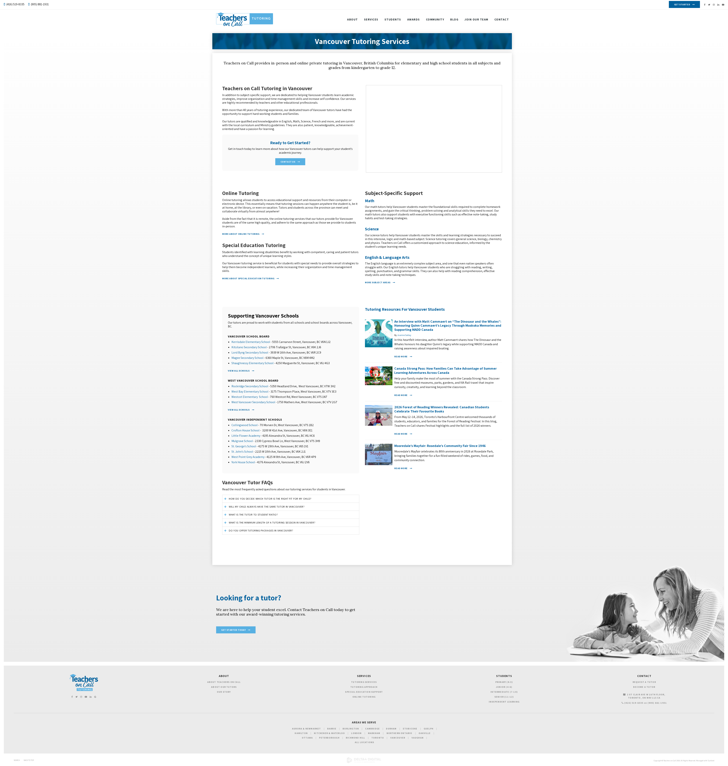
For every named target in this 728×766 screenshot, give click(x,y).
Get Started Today (233, 629)
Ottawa (307, 737)
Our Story (224, 691)
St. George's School (243, 446)
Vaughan (418, 737)
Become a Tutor (644, 686)
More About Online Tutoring (241, 233)
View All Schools (239, 370)
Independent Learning (504, 701)
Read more (400, 356)
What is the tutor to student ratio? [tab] (253, 514)
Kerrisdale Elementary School (250, 342)
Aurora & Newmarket (306, 728)
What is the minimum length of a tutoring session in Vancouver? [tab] (272, 522)
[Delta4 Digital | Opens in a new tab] (364, 762)
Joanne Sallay (404, 335)
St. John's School (242, 452)
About (352, 19)
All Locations (364, 742)
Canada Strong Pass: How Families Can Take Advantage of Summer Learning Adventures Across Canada (445, 370)
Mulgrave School (242, 441)
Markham (374, 733)
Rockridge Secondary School (249, 386)
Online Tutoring (364, 696)
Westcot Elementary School (249, 397)
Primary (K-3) (504, 682)
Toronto (377, 737)
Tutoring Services (364, 682)
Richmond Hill (355, 737)
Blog (454, 19)
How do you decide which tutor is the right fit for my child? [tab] (270, 498)
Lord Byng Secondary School (249, 352)
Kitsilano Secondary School (249, 347)
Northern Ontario (399, 733)
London (356, 733)
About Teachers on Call (224, 682)
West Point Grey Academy (247, 457)
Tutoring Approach (363, 686)
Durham (391, 728)
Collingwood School (244, 425)
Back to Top (29, 760)
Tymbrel (711, 760)
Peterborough (329, 737)
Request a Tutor (644, 682)
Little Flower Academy (245, 436)
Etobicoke (410, 728)
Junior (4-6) (504, 686)
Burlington (351, 728)
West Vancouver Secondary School (253, 402)
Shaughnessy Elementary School (252, 363)
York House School (243, 462)
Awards (413, 19)
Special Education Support (364, 691)
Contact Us (288, 161)
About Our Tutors (224, 686)
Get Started (682, 4)
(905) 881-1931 (40, 4)
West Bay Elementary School (249, 392)
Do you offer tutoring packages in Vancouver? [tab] (261, 530)
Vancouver (397, 737)
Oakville (425, 733)
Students (392, 19)
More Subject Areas (378, 282)
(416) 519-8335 (15, 4)
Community (435, 19)
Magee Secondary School (247, 358)
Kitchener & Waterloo (329, 733)
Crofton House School (245, 430)
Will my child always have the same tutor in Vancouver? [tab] (267, 506)
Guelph (428, 728)
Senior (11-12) (504, 696)
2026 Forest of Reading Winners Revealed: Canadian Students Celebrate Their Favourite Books (441, 409)
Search (17, 760)
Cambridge (372, 728)
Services (371, 19)
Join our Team (476, 19)
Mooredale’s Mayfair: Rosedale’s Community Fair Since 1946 (440, 446)
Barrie (331, 728)
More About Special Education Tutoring (248, 278)
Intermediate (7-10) (504, 691)
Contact (501, 19)
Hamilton (301, 733)
